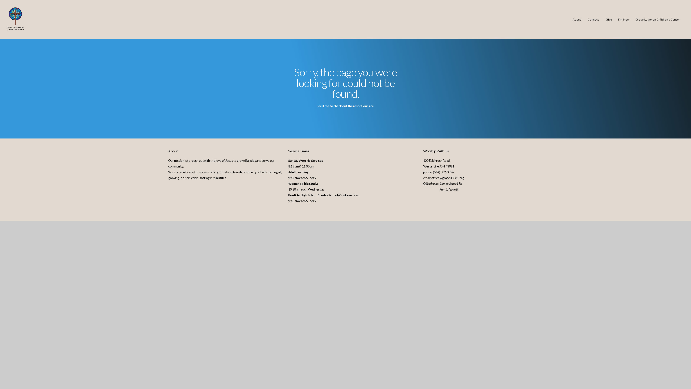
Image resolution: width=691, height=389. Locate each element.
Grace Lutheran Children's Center (658, 19)
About (577, 19)
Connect (594, 19)
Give (609, 19)
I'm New (623, 19)
